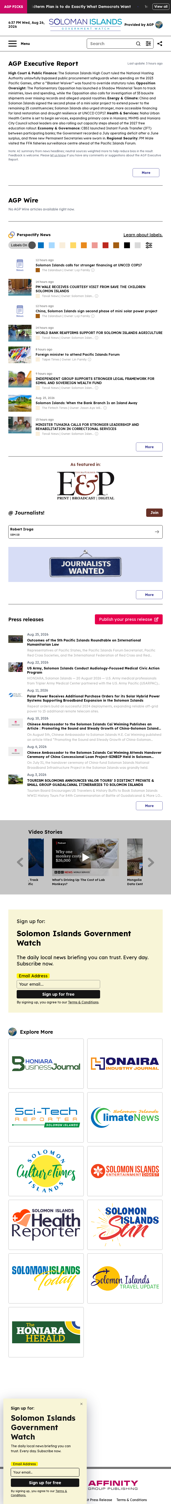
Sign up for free (58, 994)
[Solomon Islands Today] (46, 1278)
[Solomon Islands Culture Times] (46, 1171)
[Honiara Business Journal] (46, 1064)
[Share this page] (160, 43)
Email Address (33, 975)
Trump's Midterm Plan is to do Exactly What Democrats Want (71, 6)
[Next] (151, 862)
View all (160, 6)
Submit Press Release (95, 1500)
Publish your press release (125, 619)
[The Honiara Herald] (46, 1332)
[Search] (138, 43)
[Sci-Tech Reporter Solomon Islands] (46, 1117)
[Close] (81, 1404)
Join (154, 512)
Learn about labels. (143, 234)
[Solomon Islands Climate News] (125, 1117)
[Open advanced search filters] (148, 43)
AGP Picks (13, 7)
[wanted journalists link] (85, 486)
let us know (58, 155)
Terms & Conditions (83, 1002)
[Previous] (20, 862)
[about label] (38, 270)
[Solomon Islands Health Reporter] (46, 1225)
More (146, 173)
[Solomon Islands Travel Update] (125, 1278)
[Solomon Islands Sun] (125, 1225)
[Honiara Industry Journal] (125, 1064)
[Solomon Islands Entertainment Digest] (125, 1171)
